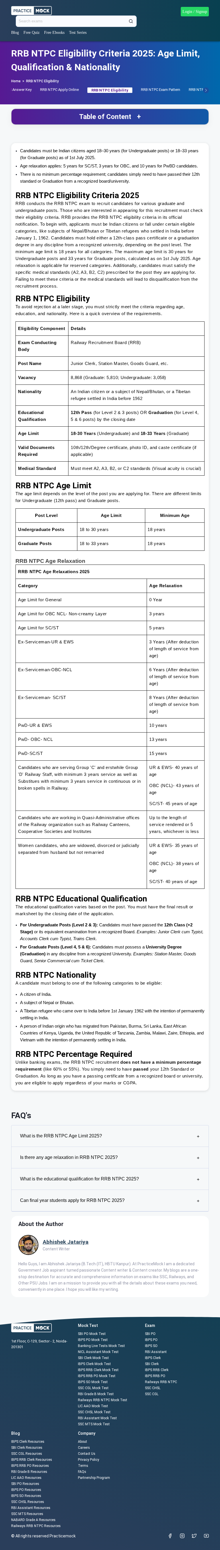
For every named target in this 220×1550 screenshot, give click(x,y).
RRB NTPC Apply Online (59, 89)
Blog (15, 32)
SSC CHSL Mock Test (94, 1412)
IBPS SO (151, 1346)
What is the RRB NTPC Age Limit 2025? (109, 1136)
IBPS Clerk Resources (27, 1442)
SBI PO (150, 1334)
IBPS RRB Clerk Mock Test (98, 1370)
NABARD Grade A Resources (33, 1520)
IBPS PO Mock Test (93, 1340)
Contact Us (86, 1454)
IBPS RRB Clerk (156, 1370)
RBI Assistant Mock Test (97, 1418)
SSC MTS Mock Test (94, 1424)
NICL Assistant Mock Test (98, 1352)
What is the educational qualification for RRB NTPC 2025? (109, 1179)
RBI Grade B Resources (29, 1472)
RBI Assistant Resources (30, 1508)
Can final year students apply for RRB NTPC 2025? (109, 1200)
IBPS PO (151, 1340)
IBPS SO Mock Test (93, 1382)
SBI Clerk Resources (26, 1448)
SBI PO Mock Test (92, 1334)
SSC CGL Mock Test (93, 1388)
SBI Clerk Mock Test (93, 1358)
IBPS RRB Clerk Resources (31, 1460)
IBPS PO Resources (26, 1490)
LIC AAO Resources (26, 1478)
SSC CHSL (152, 1388)
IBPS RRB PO (155, 1376)
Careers (84, 1448)
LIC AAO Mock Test (93, 1406)
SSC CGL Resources (26, 1454)
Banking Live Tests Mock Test (101, 1346)
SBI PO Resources (25, 1484)
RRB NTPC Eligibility (42, 81)
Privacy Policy (88, 1460)
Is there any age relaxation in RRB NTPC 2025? (109, 1157)
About (82, 1442)
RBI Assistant (156, 1352)
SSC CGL (151, 1394)
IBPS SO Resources (26, 1496)
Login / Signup (194, 11)
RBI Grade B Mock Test (96, 1394)
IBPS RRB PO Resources (30, 1466)
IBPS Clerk (153, 1358)
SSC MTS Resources (27, 1514)
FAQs (82, 1472)
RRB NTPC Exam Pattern (160, 89)
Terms (83, 1466)
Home (16, 81)
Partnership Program (94, 1478)
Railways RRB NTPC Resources (36, 1526)
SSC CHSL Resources (27, 1502)
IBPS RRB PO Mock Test (96, 1376)
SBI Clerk (152, 1364)
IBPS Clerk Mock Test (94, 1364)
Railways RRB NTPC (161, 1382)
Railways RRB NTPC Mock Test (102, 1400)
